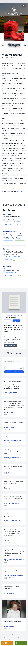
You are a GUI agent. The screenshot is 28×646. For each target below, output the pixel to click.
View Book (7, 321)
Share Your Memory (10, 345)
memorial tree (21, 189)
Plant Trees (19, 224)
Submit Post (14, 372)
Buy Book (16, 321)
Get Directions (8, 224)
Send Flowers (19, 275)
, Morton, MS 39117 (11, 272)
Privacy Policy (10, 639)
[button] (14, 609)
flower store (19, 191)
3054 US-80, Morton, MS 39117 (14, 221)
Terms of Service (18, 639)
